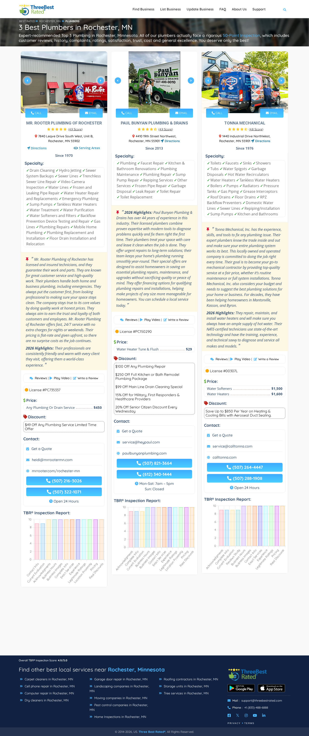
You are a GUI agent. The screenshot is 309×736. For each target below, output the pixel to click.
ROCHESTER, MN (50, 21)
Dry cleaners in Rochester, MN (46, 700)
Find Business (143, 9)
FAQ (222, 9)
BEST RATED (27, 21)
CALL (38, 113)
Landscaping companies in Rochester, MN (119, 688)
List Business (170, 9)
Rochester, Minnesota (136, 669)
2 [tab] (60, 102)
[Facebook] (229, 715)
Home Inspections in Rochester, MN (119, 717)
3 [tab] (63, 102)
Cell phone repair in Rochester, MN (49, 686)
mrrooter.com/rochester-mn (56, 471)
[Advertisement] (154, 623)
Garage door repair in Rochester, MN (120, 679)
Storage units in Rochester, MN (186, 686)
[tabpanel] (64, 82)
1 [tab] (56, 102)
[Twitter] (237, 715)
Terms (249, 723)
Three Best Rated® (152, 732)
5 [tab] (70, 102)
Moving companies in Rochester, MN (120, 698)
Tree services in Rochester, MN (186, 693)
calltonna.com (225, 457)
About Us (239, 9)
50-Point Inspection (241, 35)
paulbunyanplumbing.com (144, 453)
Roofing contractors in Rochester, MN (190, 679)
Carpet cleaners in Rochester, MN (48, 679)
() (75, 129)
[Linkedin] (263, 715)
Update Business (200, 9)
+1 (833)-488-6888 (256, 707)
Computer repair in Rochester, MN (49, 693)
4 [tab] (67, 102)
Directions (39, 148)
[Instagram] (246, 715)
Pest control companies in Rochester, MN (119, 707)
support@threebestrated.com (261, 700)
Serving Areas (89, 148)
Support (259, 9)
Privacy (234, 723)
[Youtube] (255, 715)
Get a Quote (41, 448)
